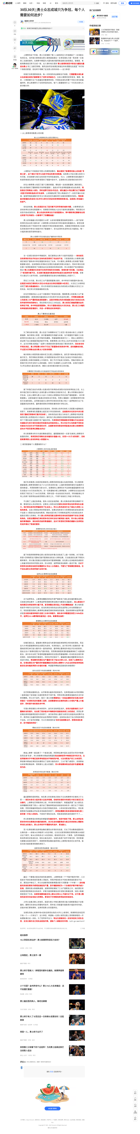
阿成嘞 (22, 994)
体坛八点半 (23, 1055)
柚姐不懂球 (23, 963)
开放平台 (49, 1120)
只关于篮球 (23, 1009)
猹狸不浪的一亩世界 (26, 1024)
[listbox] (52, 995)
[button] (114, 16)
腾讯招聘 (60, 1120)
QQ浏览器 (72, 1120)
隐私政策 (43, 1120)
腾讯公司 (50, 1128)
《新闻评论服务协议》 (46, 1062)
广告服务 (55, 1120)
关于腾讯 (22, 1120)
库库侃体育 (23, 978)
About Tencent (30, 1120)
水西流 (22, 948)
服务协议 (37, 1120)
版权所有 (55, 1128)
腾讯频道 (78, 1120)
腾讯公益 (66, 1120)
